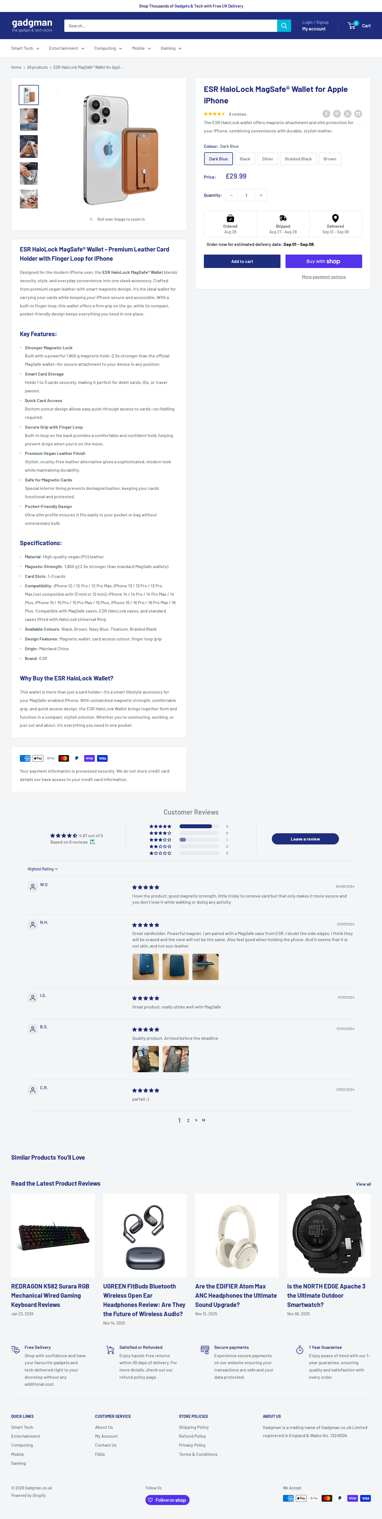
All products (37, 67)
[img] (145, 887)
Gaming (168, 48)
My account (314, 28)
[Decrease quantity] (231, 195)
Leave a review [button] (305, 838)
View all (364, 1183)
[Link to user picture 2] (175, 966)
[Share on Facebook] (326, 113)
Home (16, 67)
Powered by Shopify (28, 1495)
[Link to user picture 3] (205, 966)
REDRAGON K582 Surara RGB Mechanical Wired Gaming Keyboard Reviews (50, 1295)
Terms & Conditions (198, 1454)
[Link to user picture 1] (145, 966)
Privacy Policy (192, 1444)
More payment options (324, 276)
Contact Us (106, 1444)
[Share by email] (358, 113)
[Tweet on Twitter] (348, 113)
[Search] (284, 26)
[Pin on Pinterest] (337, 113)
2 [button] (188, 1120)
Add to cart (242, 261)
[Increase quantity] (261, 195)
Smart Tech (22, 48)
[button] (161, 826)
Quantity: (213, 195)
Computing (105, 48)
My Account (106, 1436)
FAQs (100, 1454)
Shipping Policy (194, 1427)
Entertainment (63, 48)
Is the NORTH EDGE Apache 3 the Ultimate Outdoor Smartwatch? (326, 1295)
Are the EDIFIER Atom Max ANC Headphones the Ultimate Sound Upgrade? (236, 1295)
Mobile (138, 48)
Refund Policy (192, 1436)
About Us (104, 1427)
